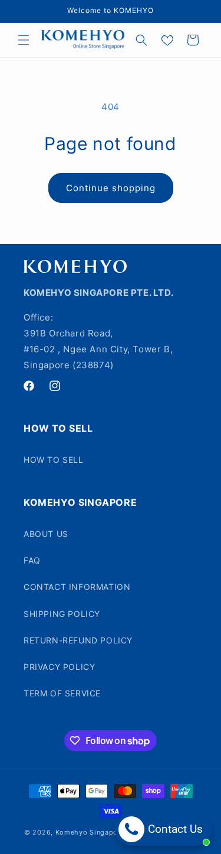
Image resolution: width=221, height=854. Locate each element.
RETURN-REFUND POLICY (78, 640)
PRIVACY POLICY (59, 667)
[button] (24, 40)
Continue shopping (111, 188)
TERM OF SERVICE (62, 693)
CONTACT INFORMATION (77, 587)
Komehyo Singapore (90, 832)
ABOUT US (46, 534)
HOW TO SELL (54, 460)
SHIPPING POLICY (62, 614)
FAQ (32, 560)
